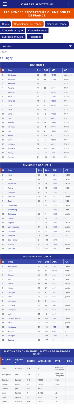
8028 (53, 105)
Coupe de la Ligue (12, 30)
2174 (55, 236)
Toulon (10, 135)
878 (54, 323)
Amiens (11, 244)
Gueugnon (12, 310)
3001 (54, 305)
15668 (53, 122)
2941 (54, 275)
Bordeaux (12, 75)
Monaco (11, 92)
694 (54, 340)
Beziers (11, 340)
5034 (55, 188)
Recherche (35, 36)
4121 (54, 201)
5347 (55, 223)
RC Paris (11, 127)
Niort (10, 175)
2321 (54, 301)
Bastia (10, 284)
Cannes (11, 275)
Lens (10, 114)
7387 (53, 110)
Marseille (11, 79)
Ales (9, 279)
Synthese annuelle (12, 36)
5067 (53, 148)
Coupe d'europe (37, 30)
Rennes (11, 157)
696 (54, 331)
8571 (53, 88)
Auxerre (11, 88)
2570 (55, 240)
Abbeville (11, 236)
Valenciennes (13, 227)
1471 (54, 310)
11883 (53, 97)
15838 (53, 140)
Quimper (11, 192)
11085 (53, 114)
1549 (54, 318)
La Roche (11, 231)
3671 (54, 279)
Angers (11, 223)
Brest (10, 105)
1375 (55, 205)
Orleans (11, 218)
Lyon (10, 271)
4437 (55, 210)
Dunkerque (12, 205)
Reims (10, 188)
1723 (55, 218)
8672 (53, 144)
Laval (10, 110)
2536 (55, 214)
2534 (54, 297)
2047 (54, 314)
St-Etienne (12, 140)
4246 (55, 184)
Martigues (12, 327)
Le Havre (11, 144)
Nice (10, 118)
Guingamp (12, 214)
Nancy (10, 153)
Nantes (11, 122)
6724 (53, 135)
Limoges (11, 292)
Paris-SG (11, 101)
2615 (54, 292)
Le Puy (10, 314)
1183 (54, 327)
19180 (53, 75)
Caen (10, 179)
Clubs (5, 24)
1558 (55, 192)
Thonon (11, 331)
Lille (9, 131)
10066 (53, 131)
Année (37, 46)
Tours (10, 201)
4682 (55, 179)
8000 (53, 127)
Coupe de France (57, 24)
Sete (10, 297)
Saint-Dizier (12, 240)
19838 (53, 101)
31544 (53, 79)
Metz (10, 97)
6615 (55, 175)
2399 (55, 244)
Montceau (12, 301)
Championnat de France (28, 24)
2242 (54, 284)
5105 (54, 266)
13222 (53, 84)
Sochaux (11, 148)
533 (54, 249)
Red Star (11, 249)
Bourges (11, 336)
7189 (53, 157)
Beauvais (11, 197)
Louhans (11, 305)
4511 (54, 288)
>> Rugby (6, 58)
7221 (53, 153)
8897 (53, 118)
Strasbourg (12, 210)
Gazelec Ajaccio (14, 318)
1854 (55, 197)
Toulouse (11, 84)
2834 (55, 227)
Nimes (10, 288)
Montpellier (12, 266)
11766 (54, 271)
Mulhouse (12, 184)
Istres (10, 323)
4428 (53, 92)
